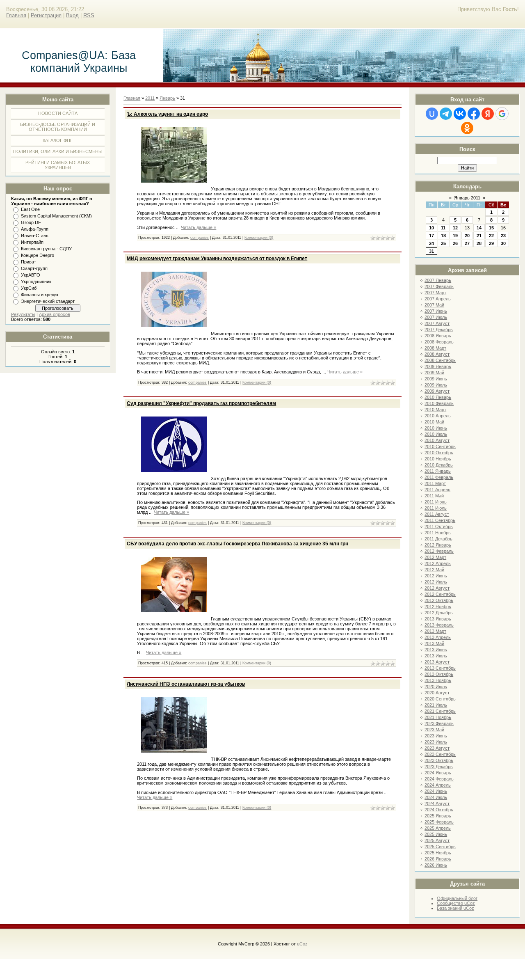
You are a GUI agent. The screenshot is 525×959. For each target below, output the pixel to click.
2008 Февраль (439, 341)
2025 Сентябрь (440, 846)
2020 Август (437, 692)
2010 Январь (438, 397)
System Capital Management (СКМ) (56, 215)
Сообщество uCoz (456, 903)
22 (491, 235)
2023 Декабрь (439, 766)
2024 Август (437, 803)
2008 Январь (438, 335)
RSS (88, 15)
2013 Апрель (438, 637)
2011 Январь (438, 471)
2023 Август (437, 748)
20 (467, 235)
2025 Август (437, 840)
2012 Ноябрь (438, 606)
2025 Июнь (436, 834)
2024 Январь (438, 772)
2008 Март (435, 348)
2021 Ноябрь (438, 717)
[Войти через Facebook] (474, 114)
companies (199, 238)
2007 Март (435, 292)
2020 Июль (436, 686)
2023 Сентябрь (440, 754)
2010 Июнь (436, 428)
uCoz (302, 943)
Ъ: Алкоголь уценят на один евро (167, 114)
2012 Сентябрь (440, 594)
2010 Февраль (439, 403)
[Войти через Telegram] (446, 114)
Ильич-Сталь (34, 235)
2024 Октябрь (439, 809)
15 (491, 227)
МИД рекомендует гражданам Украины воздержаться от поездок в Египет (217, 258)
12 (455, 227)
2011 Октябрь (439, 526)
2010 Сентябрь (440, 446)
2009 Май (434, 372)
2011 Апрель (437, 489)
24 (431, 243)
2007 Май (434, 304)
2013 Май (434, 643)
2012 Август (437, 588)
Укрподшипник (36, 281)
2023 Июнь (436, 735)
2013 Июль (436, 655)
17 (431, 235)
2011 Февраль (439, 477)
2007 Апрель (438, 298)
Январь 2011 (467, 197)
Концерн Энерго (37, 255)
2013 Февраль (439, 625)
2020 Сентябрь (440, 698)
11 (443, 227)
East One (30, 209)
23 (503, 235)
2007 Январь (438, 280)
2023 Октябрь (439, 760)
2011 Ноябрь (438, 532)
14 (479, 227)
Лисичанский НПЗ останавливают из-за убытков (186, 684)
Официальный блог (457, 898)
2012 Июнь (436, 575)
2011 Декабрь (438, 538)
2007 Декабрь (439, 329)
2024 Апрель (438, 785)
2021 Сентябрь (440, 711)
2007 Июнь (436, 311)
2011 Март (435, 483)
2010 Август (437, 440)
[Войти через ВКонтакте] (460, 114)
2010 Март (435, 409)
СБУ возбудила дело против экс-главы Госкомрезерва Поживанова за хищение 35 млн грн (237, 544)
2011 (150, 98)
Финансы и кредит (40, 294)
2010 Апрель (438, 415)
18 (443, 235)
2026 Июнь (436, 865)
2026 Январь (438, 858)
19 (455, 235)
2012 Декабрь (439, 612)
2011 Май (434, 495)
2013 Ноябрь (438, 680)
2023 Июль (436, 741)
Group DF (31, 222)
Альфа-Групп (34, 229)
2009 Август (437, 391)
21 (479, 235)
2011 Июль (436, 508)
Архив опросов (54, 314)
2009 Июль (436, 384)
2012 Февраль (439, 551)
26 (455, 243)
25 (443, 243)
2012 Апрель (438, 563)
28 (479, 243)
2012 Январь (438, 544)
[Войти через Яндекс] (488, 114)
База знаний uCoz (455, 908)
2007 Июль (436, 317)
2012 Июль (436, 581)
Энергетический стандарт (48, 301)
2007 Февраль (439, 286)
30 (503, 243)
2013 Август (437, 661)
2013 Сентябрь (440, 668)
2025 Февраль (439, 821)
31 (431, 251)
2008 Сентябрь (440, 360)
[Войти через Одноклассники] (467, 128)
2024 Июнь (436, 791)
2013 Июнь (436, 649)
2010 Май (434, 421)
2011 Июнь (436, 501)
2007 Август (437, 323)
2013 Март (435, 631)
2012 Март (435, 557)
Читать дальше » (198, 227)
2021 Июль (436, 705)
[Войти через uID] (432, 114)
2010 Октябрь (439, 452)
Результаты (23, 314)
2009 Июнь (436, 378)
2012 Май (434, 569)
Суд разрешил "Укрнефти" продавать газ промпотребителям (201, 403)
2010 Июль (436, 434)
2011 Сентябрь (440, 520)
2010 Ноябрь (438, 458)
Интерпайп (32, 242)
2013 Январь (438, 618)
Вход (72, 15)
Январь (167, 98)
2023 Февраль (439, 723)
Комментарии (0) (258, 238)
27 (467, 243)
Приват (28, 261)
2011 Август (437, 514)
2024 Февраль (439, 778)
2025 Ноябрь (438, 852)
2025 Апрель (438, 828)
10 (431, 227)
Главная (16, 15)
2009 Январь (438, 366)
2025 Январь (438, 815)
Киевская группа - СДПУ (46, 248)
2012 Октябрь (439, 600)
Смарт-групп (34, 268)
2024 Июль (436, 797)
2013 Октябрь (439, 674)
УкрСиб (29, 288)
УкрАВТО (30, 274)
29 (491, 243)
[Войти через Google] (502, 113)
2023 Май (434, 729)
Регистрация (46, 15)
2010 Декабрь (439, 464)
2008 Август (437, 354)
